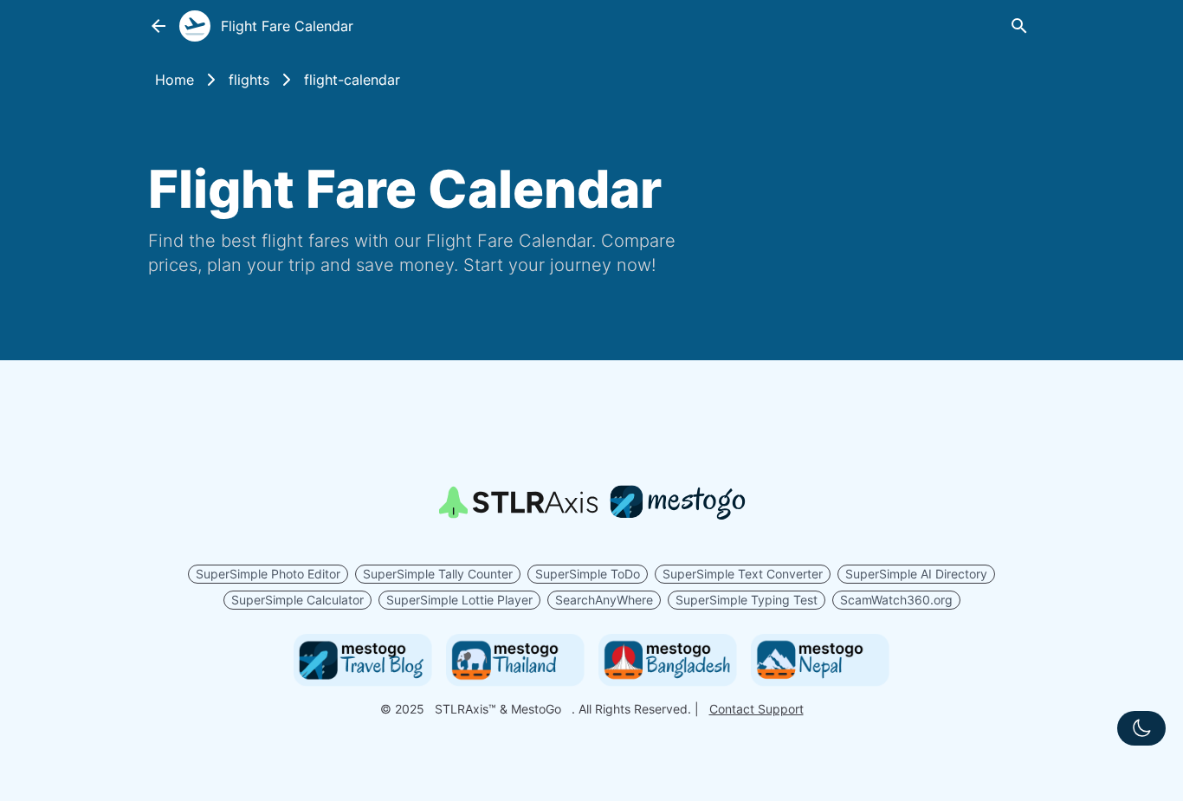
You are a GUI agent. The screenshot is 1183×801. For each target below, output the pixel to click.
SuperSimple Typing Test (747, 599)
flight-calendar (352, 79)
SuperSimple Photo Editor (268, 573)
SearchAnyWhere (604, 599)
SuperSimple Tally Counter (438, 573)
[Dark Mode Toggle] (1141, 728)
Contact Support (756, 708)
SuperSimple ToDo (587, 573)
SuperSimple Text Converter (743, 573)
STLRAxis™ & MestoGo (498, 708)
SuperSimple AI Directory (916, 573)
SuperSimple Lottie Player (459, 599)
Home (174, 79)
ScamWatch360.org (896, 599)
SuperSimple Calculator (297, 599)
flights (249, 79)
